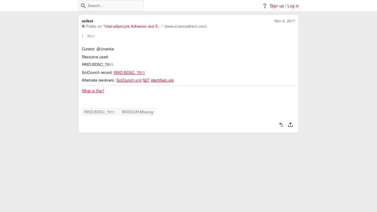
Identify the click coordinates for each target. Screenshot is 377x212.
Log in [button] (293, 6)
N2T (146, 80)
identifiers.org (162, 80)
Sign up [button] (277, 6)
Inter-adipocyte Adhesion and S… (133, 26)
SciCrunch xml (128, 80)
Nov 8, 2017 (285, 21)
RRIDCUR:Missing (137, 112)
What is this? (93, 90)
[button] (83, 6)
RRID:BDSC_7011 (129, 72)
